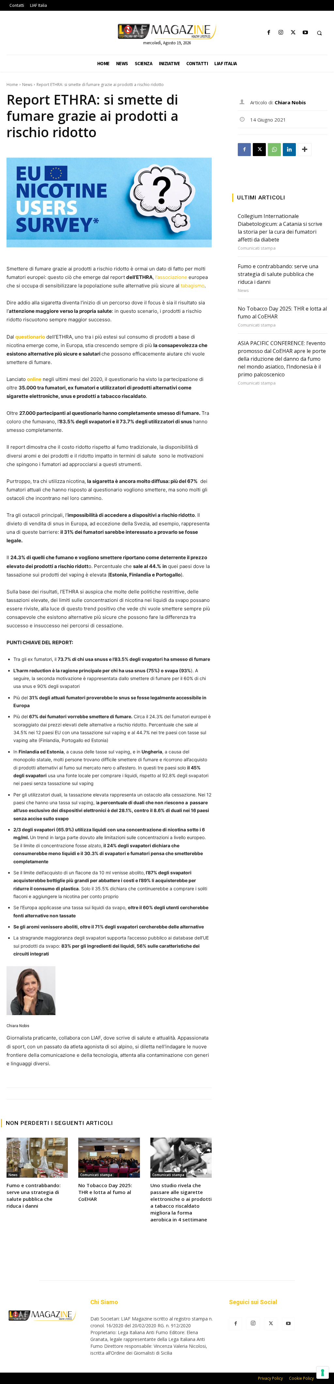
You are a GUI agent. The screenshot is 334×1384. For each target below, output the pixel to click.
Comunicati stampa (96, 1175)
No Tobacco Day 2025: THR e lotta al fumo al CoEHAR (105, 1192)
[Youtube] (305, 32)
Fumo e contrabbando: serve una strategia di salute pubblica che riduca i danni (34, 1195)
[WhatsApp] (274, 149)
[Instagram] (281, 32)
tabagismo (193, 286)
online (34, 379)
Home (12, 84)
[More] (304, 149)
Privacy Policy (270, 1378)
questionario (30, 337)
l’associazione (171, 277)
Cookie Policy (301, 1378)
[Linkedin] (289, 149)
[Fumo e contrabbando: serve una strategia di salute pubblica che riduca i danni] (37, 1157)
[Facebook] (269, 32)
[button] (319, 33)
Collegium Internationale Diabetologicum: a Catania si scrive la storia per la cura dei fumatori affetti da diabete (280, 227)
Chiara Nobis (18, 1026)
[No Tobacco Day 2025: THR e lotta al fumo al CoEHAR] (109, 1157)
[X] (293, 32)
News (27, 84)
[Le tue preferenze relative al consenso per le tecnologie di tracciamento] (322, 1372)
